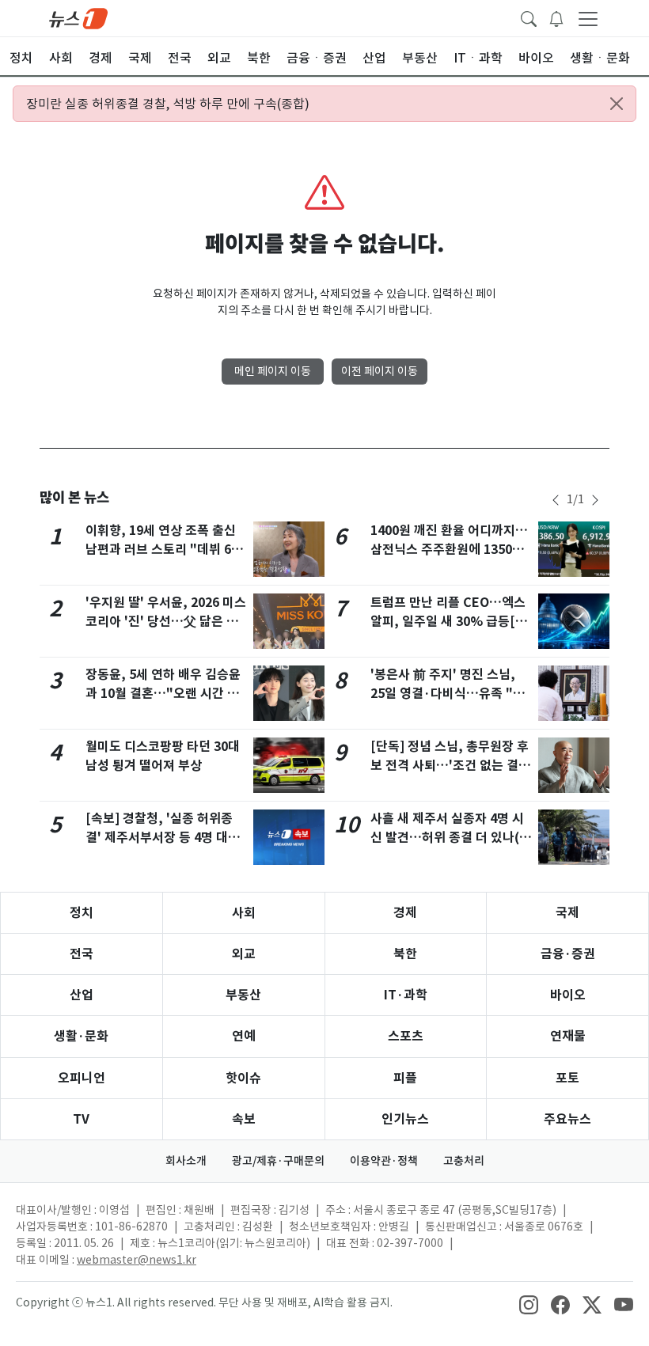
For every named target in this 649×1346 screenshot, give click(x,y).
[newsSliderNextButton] (595, 500)
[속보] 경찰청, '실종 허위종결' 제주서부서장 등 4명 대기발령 (162, 837)
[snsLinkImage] (528, 1304)
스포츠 (405, 1036)
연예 (244, 1036)
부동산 (243, 995)
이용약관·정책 (384, 1161)
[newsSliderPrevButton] (555, 500)
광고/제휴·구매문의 (278, 1161)
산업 (81, 995)
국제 (567, 912)
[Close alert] (617, 103)
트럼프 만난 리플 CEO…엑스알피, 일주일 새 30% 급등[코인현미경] (448, 621)
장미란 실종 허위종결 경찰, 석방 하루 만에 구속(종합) (167, 104)
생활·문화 (81, 1036)
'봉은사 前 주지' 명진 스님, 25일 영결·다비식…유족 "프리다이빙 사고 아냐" (447, 693)
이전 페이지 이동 (379, 371)
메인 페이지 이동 (272, 371)
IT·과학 (405, 995)
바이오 (568, 995)
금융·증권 (568, 954)
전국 (81, 954)
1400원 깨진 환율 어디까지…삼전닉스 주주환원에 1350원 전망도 (449, 549)
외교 (244, 954)
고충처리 (463, 1161)
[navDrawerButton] (588, 18)
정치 (81, 912)
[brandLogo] (78, 17)
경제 (405, 912)
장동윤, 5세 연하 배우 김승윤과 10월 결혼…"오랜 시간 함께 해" (163, 693)
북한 (405, 954)
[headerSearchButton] (529, 17)
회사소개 (186, 1161)
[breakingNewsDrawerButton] (556, 17)
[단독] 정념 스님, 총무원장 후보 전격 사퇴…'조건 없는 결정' (449, 765)
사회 (244, 912)
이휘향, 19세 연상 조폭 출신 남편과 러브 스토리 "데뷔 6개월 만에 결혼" (164, 549)
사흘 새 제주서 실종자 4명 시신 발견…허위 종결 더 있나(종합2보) (450, 837)
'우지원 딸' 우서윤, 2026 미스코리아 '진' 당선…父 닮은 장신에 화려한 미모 (165, 621)
